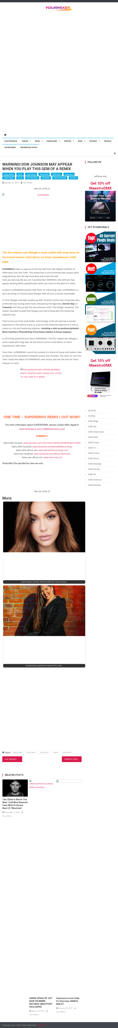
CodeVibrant (41, 1025)
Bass (37, 141)
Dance (20, 174)
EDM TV (92, 447)
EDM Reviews (94, 485)
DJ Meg (91, 415)
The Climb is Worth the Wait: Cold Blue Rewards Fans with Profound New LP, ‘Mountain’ (15, 803)
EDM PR (92, 474)
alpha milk (17, 752)
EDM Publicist (94, 479)
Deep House (31, 174)
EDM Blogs (93, 421)
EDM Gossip (94, 469)
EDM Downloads (96, 431)
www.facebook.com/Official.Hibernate (52, 453)
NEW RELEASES (32, 178)
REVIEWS (73, 178)
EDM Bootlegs (94, 463)
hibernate (44, 752)
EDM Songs (93, 442)
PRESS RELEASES (60, 178)
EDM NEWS (44, 174)
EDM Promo (93, 453)
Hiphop (67, 141)
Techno (93, 141)
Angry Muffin (9, 174)
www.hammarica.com (30, 429)
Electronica (10, 141)
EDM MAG (93, 437)
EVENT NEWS (9, 178)
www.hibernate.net (53, 457)
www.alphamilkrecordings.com (53, 450)
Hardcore (52, 141)
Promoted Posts (28, 147)
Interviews (10, 147)
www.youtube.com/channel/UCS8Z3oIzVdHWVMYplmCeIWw (52, 442)
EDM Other (56, 174)
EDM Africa (93, 458)
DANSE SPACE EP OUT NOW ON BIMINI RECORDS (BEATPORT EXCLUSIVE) (41, 1002)
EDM (80, 141)
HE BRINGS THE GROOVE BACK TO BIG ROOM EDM (14, 759)
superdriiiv (67, 752)
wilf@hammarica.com (54, 429)
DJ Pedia (92, 410)
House (25, 141)
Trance (107, 141)
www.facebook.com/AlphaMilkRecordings (52, 446)
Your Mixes (27, 182)
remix (55, 752)
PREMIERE (46, 178)
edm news (31, 752)
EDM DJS (92, 426)
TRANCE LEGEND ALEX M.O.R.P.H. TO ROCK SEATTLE (73, 759)
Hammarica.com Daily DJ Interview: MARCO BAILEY (67, 1001)
